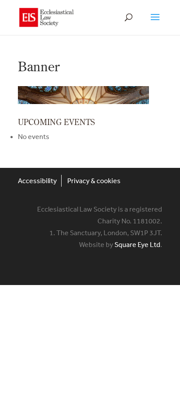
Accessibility (37, 180)
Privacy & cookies (94, 180)
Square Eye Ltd (137, 244)
